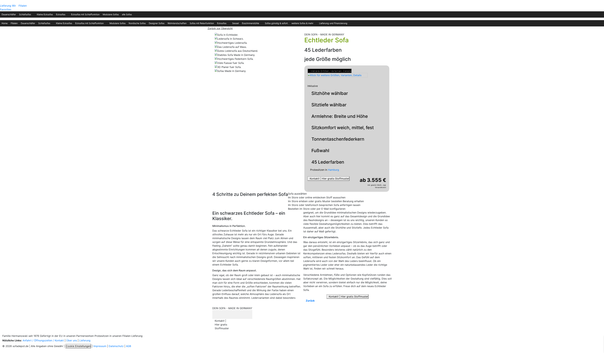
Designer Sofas (156, 23)
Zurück (310, 300)
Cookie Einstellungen (78, 346)
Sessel (235, 23)
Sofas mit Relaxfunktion (202, 23)
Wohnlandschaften (177, 23)
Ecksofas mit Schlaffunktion (85, 14)
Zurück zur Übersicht (220, 28)
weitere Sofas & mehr (302, 23)
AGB (128, 346)
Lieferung (5, 5)
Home (5, 23)
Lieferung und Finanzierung (333, 23)
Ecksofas (60, 14)
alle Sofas (127, 14)
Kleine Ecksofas (45, 14)
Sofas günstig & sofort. (276, 23)
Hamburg (333, 169)
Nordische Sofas (137, 23)
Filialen (23, 5)
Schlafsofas (25, 14)
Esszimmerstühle (250, 23)
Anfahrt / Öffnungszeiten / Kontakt (43, 340)
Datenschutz (116, 346)
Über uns (71, 340)
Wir (14, 5)
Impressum (99, 346)
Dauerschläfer (9, 14)
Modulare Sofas (111, 14)
